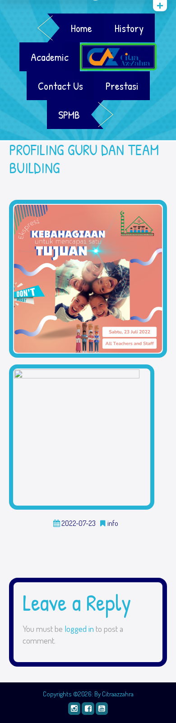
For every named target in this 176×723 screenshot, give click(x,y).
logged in (79, 628)
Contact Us (60, 85)
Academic (50, 57)
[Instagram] (74, 708)
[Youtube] (102, 708)
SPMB (69, 114)
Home (81, 28)
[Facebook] (88, 708)
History (129, 28)
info (112, 523)
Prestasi (122, 85)
